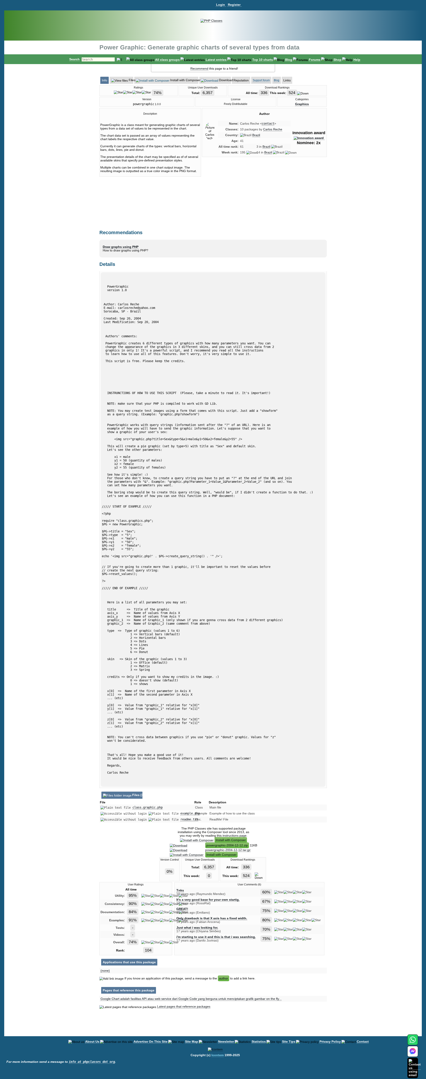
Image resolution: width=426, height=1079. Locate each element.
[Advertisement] (264, 198)
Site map (191, 1041)
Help (356, 59)
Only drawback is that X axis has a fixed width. (211, 918)
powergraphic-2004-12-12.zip (227, 845)
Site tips (288, 1041)
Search (74, 59)
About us (92, 1041)
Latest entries (216, 59)
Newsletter (226, 1041)
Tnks (180, 890)
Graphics (302, 104)
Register (234, 4)
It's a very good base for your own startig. (208, 899)
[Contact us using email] (415, 1068)
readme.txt (189, 819)
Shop (337, 59)
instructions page (235, 835)
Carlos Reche (272, 129)
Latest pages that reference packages (183, 1006)
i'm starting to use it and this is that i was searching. (216, 937)
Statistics (259, 1041)
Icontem (217, 1055)
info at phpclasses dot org (92, 1061)
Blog (288, 59)
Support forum (261, 80)
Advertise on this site (151, 1041)
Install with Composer (231, 840)
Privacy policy (330, 1041)
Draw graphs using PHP (120, 247)
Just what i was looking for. (197, 927)
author (223, 978)
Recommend (199, 68)
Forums (314, 59)
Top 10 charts (262, 59)
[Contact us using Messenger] (413, 1054)
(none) (105, 970)
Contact (363, 1041)
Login (220, 4)
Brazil (256, 135)
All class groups (167, 59)
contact (268, 123)
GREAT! (182, 909)
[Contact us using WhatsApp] (412, 1042)
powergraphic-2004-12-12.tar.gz (227, 850)
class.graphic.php (147, 807)
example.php (190, 813)
